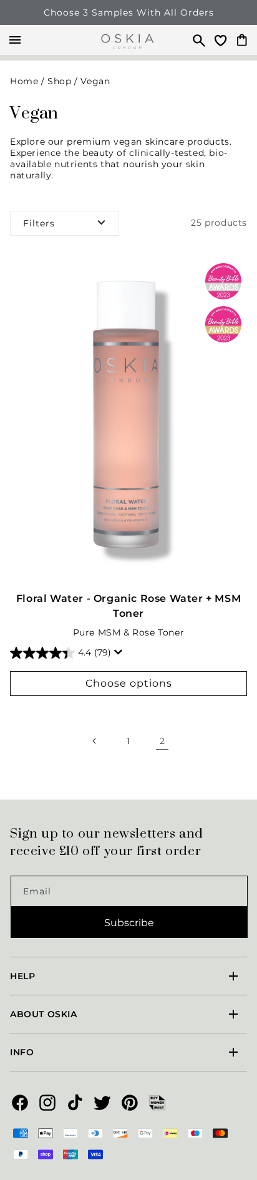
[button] (193, 39)
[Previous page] (95, 741)
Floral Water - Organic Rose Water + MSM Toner (128, 605)
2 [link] (162, 741)
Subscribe (129, 923)
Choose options (128, 683)
